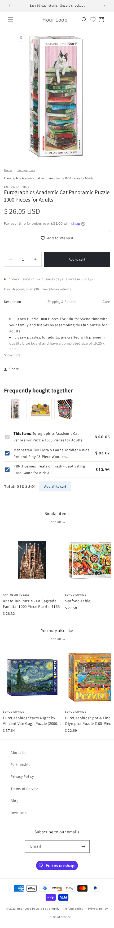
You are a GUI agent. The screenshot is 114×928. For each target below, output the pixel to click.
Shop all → (57, 522)
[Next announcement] (104, 6)
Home (8, 170)
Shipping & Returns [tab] (61, 301)
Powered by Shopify (45, 908)
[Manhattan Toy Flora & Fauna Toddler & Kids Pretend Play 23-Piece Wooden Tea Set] (40, 409)
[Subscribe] (83, 846)
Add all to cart (55, 486)
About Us (19, 752)
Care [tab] (106, 301)
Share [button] (14, 368)
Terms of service (59, 917)
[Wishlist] (92, 20)
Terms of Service (24, 788)
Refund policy (73, 908)
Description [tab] (12, 301)
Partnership (21, 764)
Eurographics (26, 170)
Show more (12, 355)
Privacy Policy (22, 776)
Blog (14, 800)
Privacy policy (98, 908)
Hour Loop (24, 908)
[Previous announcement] (10, 6)
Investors (19, 812)
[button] (10, 20)
